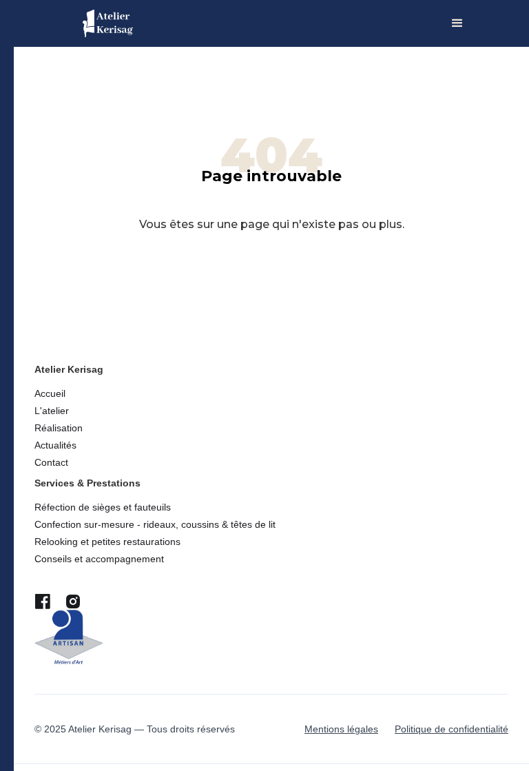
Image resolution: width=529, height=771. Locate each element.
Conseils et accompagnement (99, 558)
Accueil (49, 393)
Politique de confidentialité (451, 728)
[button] (457, 23)
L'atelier (51, 410)
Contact (51, 462)
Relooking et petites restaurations (107, 541)
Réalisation (58, 427)
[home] (108, 23)
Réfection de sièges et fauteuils (102, 507)
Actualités (55, 445)
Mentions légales (341, 728)
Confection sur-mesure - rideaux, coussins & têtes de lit (155, 524)
